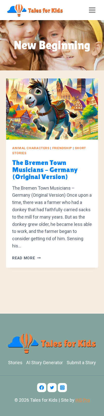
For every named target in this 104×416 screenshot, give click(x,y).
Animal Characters (30, 148)
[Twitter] (52, 387)
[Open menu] (92, 10)
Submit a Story (81, 362)
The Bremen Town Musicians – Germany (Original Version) (45, 169)
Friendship (62, 148)
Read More (26, 258)
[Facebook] (41, 387)
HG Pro (82, 400)
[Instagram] (62, 387)
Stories (15, 362)
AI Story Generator (44, 362)
